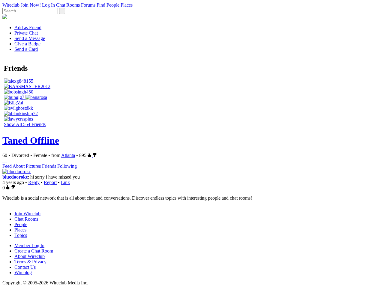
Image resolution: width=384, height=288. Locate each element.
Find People (108, 5)
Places (127, 5)
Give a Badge (27, 43)
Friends (49, 166)
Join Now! (31, 5)
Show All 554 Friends (25, 124)
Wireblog (23, 272)
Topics (20, 235)
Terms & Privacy (30, 261)
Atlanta (68, 155)
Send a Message (29, 38)
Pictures (33, 166)
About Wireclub (29, 256)
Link (65, 182)
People (20, 224)
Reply (34, 182)
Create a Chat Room (33, 250)
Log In (48, 5)
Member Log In (29, 245)
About (19, 166)
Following (67, 166)
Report (50, 182)
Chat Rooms (68, 5)
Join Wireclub (27, 213)
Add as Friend (27, 27)
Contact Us (25, 267)
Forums (88, 5)
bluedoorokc (15, 176)
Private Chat (26, 32)
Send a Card (26, 49)
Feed (7, 166)
